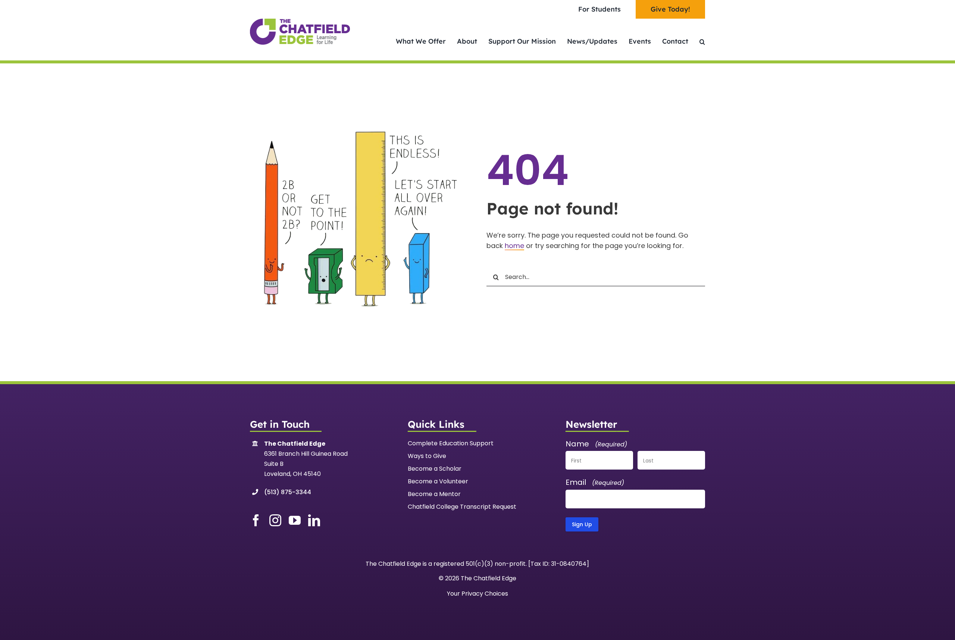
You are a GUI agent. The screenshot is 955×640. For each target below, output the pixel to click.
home (514, 245)
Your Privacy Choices (477, 593)
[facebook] (256, 520)
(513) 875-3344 (287, 492)
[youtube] (295, 520)
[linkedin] (314, 520)
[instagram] (275, 520)
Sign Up (582, 524)
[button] (702, 42)
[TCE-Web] (300, 21)
